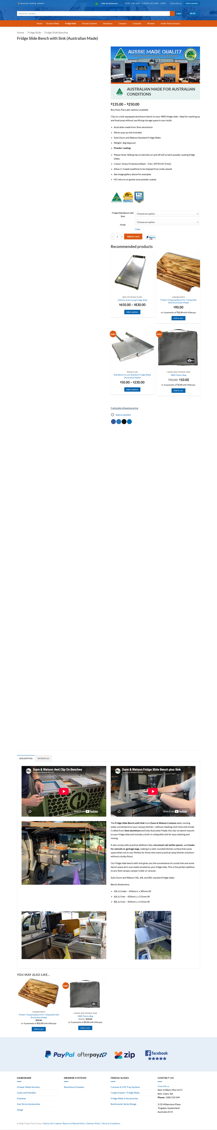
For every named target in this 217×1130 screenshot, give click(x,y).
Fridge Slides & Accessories (124, 1098)
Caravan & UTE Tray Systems (125, 1087)
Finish (123, 224)
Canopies (137, 23)
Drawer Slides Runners (28, 1087)
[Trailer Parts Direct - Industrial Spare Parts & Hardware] (31, 3)
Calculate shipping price (124, 408)
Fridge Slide (70, 23)
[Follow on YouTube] (198, 1125)
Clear (137, 229)
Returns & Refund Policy (74, 1123)
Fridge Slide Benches (56, 32)
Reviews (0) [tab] (43, 758)
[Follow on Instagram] (192, 1125)
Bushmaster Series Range (123, 1104)
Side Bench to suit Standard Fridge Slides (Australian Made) (132, 376)
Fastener (21, 1098)
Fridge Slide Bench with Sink (123, 215)
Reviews (151, 23)
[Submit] (172, 13)
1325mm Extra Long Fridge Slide (132, 300)
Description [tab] (25, 758)
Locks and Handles (26, 1092)
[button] (179, 13)
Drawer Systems (89, 23)
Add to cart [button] (178, 318)
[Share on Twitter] (118, 421)
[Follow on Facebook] (189, 1125)
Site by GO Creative (52, 1123)
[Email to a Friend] (124, 421)
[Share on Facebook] (113, 421)
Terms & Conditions (111, 1123)
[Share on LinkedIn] (129, 421)
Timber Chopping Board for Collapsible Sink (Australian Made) (178, 301)
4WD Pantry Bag (178, 375)
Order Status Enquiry (170, 23)
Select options (132, 312)
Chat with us (176, 3)
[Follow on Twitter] (195, 1125)
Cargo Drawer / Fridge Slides (125, 1092)
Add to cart (133, 236)
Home (39, 23)
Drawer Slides (52, 23)
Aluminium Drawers (74, 1087)
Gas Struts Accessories (28, 1104)
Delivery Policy (94, 1123)
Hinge (20, 1109)
